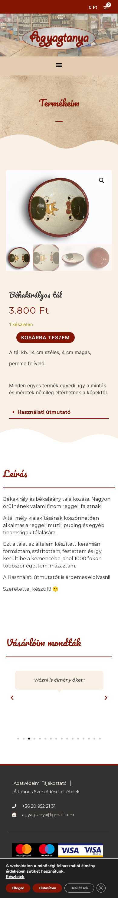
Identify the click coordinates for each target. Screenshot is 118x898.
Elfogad (18, 888)
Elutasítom (47, 888)
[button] (59, 64)
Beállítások (79, 888)
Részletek (15, 877)
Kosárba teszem (45, 337)
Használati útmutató (44, 412)
